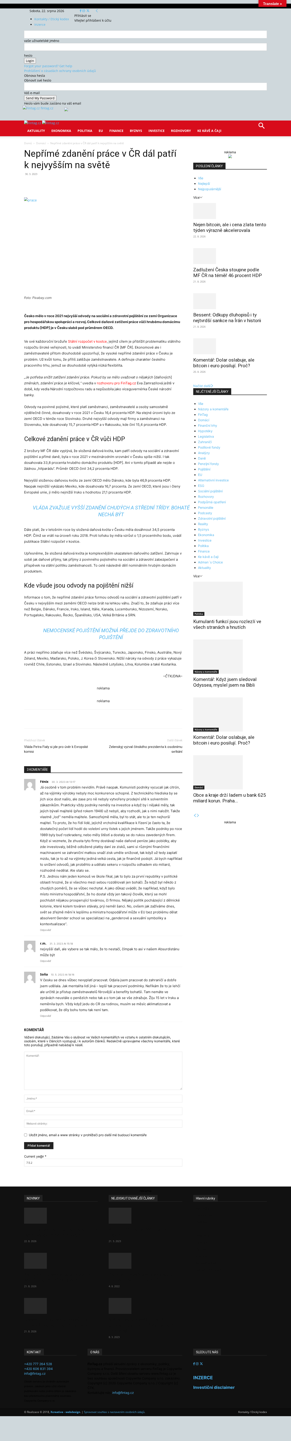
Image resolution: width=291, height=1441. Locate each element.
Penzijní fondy (208, 464)
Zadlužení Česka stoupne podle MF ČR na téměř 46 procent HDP (227, 272)
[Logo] (33, 123)
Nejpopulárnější (209, 189)
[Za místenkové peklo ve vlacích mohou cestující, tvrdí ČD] (145, 1261)
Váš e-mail (32, 93)
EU (101, 130)
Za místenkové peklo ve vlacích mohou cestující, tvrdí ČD (141, 1277)
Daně (202, 458)
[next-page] (198, 815)
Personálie (205, 507)
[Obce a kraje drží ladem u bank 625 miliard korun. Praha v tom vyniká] (230, 772)
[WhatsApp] (87, 184)
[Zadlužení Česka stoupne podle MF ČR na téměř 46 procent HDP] (230, 256)
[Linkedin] (97, 184)
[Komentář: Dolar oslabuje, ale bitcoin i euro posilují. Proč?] (230, 346)
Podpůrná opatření (212, 502)
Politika (85, 130)
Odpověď (45, 930)
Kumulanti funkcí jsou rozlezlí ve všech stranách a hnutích (227, 624)
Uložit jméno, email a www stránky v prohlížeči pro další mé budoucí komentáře (88, 1135)
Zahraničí (205, 442)
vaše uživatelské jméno (41, 41)
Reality (203, 524)
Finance (116, 130)
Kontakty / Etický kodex (51, 19)
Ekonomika (61, 130)
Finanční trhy (207, 425)
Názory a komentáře (213, 409)
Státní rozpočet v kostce (87, 341)
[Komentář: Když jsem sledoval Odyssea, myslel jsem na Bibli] (230, 657)
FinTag (203, 414)
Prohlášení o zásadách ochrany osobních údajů (60, 71)
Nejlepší (204, 183)
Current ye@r (35, 1156)
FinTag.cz (128, 383)
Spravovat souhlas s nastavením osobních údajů (114, 1412)
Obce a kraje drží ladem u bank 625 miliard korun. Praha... (229, 798)
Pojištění (204, 469)
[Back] (96, 11)
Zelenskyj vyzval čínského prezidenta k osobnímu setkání (145, 749)
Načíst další (202, 386)
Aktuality (36, 130)
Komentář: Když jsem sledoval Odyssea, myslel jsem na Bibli (225, 682)
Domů (28, 143)
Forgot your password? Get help (48, 66)
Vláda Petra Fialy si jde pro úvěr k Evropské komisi (56, 749)
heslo (28, 55)
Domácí (41, 143)
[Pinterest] (76, 184)
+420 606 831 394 (38, 1369)
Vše (200, 178)
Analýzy (204, 453)
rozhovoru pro (108, 383)
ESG (201, 486)
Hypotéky (205, 431)
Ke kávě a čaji (209, 130)
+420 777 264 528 (38, 1364)
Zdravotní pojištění (212, 518)
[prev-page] (194, 815)
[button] (261, 127)
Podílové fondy (209, 447)
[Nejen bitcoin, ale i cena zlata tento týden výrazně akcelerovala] (230, 211)
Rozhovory (181, 130)
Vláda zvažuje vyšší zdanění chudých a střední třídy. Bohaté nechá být (141, 1325)
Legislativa (206, 436)
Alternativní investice (213, 480)
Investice (156, 130)
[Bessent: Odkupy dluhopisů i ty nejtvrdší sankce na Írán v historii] (230, 301)
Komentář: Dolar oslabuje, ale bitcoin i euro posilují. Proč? (223, 362)
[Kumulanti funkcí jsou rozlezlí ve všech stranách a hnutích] (230, 599)
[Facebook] (81, 11)
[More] (108, 184)
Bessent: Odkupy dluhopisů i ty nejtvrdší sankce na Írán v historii (227, 317)
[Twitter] (88, 11)
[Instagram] (84, 11)
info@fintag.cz (35, 1373)
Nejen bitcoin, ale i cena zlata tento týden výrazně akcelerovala (229, 227)
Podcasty (205, 513)
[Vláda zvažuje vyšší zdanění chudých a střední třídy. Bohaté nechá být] (145, 1306)
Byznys (136, 130)
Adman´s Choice (210, 562)
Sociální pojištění (210, 491)
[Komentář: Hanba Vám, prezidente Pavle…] (145, 1216)
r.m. (43, 943)
